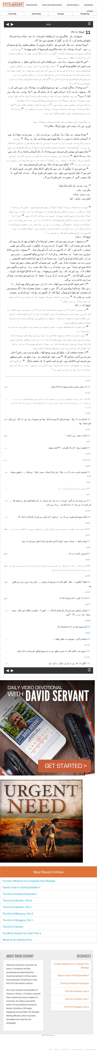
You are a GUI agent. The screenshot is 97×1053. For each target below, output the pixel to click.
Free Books (31, 5)
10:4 (88, 632)
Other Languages (77, 1049)
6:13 (88, 604)
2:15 (88, 453)
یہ (72, 253)
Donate (57, 1049)
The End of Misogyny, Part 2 (18, 913)
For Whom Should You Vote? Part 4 (22, 933)
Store (90, 11)
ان (71, 266)
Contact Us (65, 1049)
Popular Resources (52, 5)
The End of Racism (13, 926)
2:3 (89, 441)
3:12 (88, 523)
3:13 (88, 535)
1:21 (88, 429)
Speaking (88, 5)
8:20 (88, 620)
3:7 (89, 482)
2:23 (88, 466)
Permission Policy (90, 1049)
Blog (50, 1049)
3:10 (88, 510)
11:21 (88, 645)
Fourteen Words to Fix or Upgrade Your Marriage (29, 880)
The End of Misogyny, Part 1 (18, 920)
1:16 (88, 380)
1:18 (88, 392)
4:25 (88, 575)
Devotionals (73, 5)
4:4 (89, 547)
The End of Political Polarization (20, 894)
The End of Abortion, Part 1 (17, 907)
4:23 (88, 559)
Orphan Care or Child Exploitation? (21, 887)
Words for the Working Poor (17, 939)
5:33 (88, 592)
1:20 (88, 413)
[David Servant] (14, 5)
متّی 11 (48, 24)
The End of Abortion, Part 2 (17, 900)
